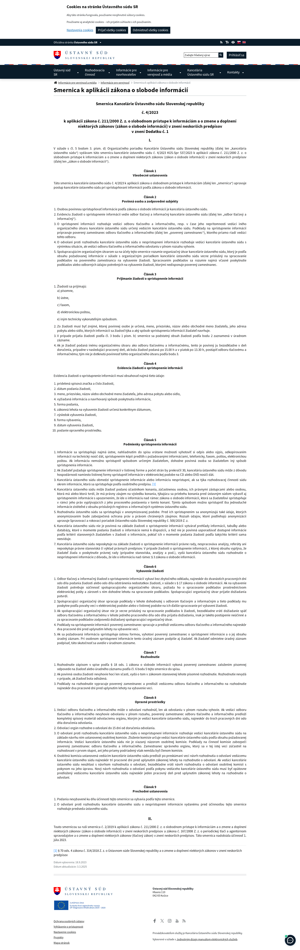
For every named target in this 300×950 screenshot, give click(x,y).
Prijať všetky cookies (112, 30)
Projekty (58, 937)
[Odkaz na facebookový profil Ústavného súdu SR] (155, 920)
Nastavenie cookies (65, 932)
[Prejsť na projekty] (81, 902)
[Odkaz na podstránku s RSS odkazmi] (221, 42)
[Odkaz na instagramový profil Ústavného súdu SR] (168, 920)
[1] (154, 484)
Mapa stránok (62, 942)
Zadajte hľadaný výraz (197, 55)
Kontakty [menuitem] (233, 72)
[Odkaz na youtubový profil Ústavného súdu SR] (177, 920)
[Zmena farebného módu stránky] (233, 42)
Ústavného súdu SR (86, 42)
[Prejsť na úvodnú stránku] (85, 55)
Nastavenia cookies (80, 30)
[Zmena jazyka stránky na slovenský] (238, 42)
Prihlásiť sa (236, 55)
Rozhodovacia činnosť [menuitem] (95, 72)
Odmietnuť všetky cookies (150, 30)
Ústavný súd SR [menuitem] (62, 72)
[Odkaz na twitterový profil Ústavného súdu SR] (160, 920)
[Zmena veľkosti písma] (227, 42)
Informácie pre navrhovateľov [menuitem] (126, 72)
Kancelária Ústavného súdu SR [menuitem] (200, 72)
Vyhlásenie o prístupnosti (68, 926)
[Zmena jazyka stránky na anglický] (244, 42)
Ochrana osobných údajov (69, 921)
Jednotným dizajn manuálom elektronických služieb (207, 939)
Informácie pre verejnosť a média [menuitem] (159, 72)
